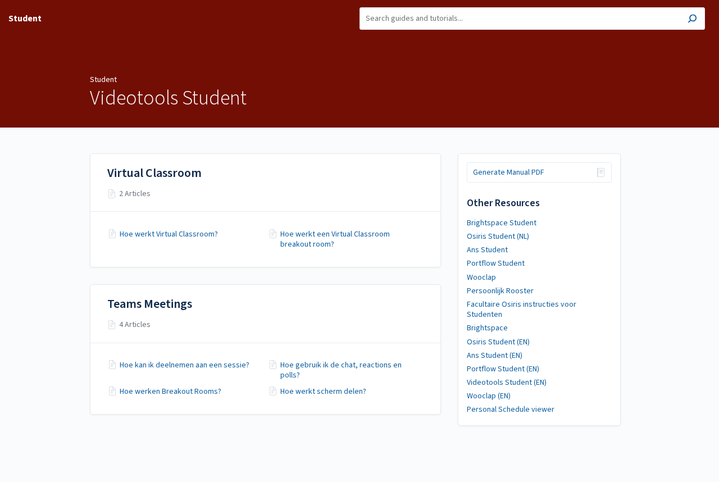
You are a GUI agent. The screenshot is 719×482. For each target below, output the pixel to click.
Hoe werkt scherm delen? (323, 391)
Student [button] (25, 18)
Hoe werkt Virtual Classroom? (169, 234)
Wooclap (481, 277)
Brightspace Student (501, 223)
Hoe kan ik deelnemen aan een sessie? (184, 365)
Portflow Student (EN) (503, 369)
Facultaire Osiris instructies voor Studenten (521, 309)
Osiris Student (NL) (498, 236)
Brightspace (487, 328)
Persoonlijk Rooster (500, 291)
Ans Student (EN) (494, 355)
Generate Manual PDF (508, 172)
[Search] (692, 20)
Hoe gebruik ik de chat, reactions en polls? (341, 370)
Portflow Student (496, 263)
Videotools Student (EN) (507, 382)
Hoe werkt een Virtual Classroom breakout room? (335, 239)
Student (103, 79)
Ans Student (487, 250)
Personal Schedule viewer (510, 409)
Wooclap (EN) (489, 396)
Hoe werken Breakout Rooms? (170, 391)
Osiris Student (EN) (498, 342)
